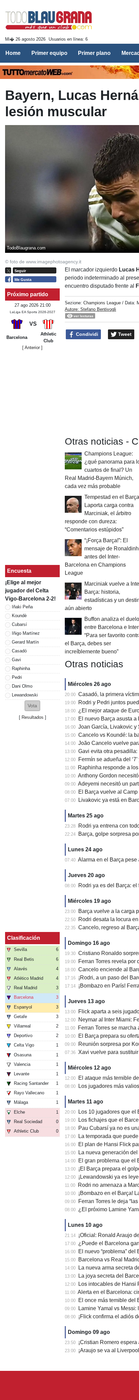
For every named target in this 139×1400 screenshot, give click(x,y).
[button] (32, 706)
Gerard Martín (25, 642)
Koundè (19, 615)
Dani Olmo (22, 686)
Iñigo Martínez (26, 633)
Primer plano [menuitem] (94, 53)
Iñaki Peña (22, 606)
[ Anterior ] (32, 347)
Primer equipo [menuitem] (49, 53)
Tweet (124, 334)
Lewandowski (25, 694)
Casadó (19, 650)
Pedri (17, 677)
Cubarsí (19, 624)
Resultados (33, 717)
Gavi (16, 659)
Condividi (86, 334)
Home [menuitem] (13, 53)
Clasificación (23, 938)
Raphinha (21, 668)
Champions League (102, 302)
